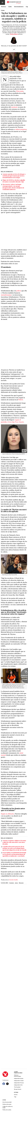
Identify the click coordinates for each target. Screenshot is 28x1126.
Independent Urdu (18, 1085)
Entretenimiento (18, 6)
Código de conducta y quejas (7, 1107)
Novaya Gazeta (17, 1089)
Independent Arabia (18, 1078)
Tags (15, 1096)
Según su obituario (7, 814)
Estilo (10, 6)
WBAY (20, 400)
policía (18, 291)
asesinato (14, 107)
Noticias (3, 6)
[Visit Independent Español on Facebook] (3, 1084)
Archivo (16, 1094)
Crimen (3, 10)
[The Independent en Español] (14, 2)
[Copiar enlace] (14, 49)
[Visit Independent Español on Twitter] (7, 1084)
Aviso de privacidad (6, 1102)
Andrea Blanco (14, 34)
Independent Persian (19, 1082)
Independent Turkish (18, 1080)
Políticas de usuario (6, 1104)
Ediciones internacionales (17, 1076)
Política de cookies (6, 1109)
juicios (16, 883)
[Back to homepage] (8, 1074)
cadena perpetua (21, 129)
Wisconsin (19, 91)
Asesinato (11, 883)
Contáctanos (5, 1080)
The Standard (17, 1087)
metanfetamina (6, 295)
